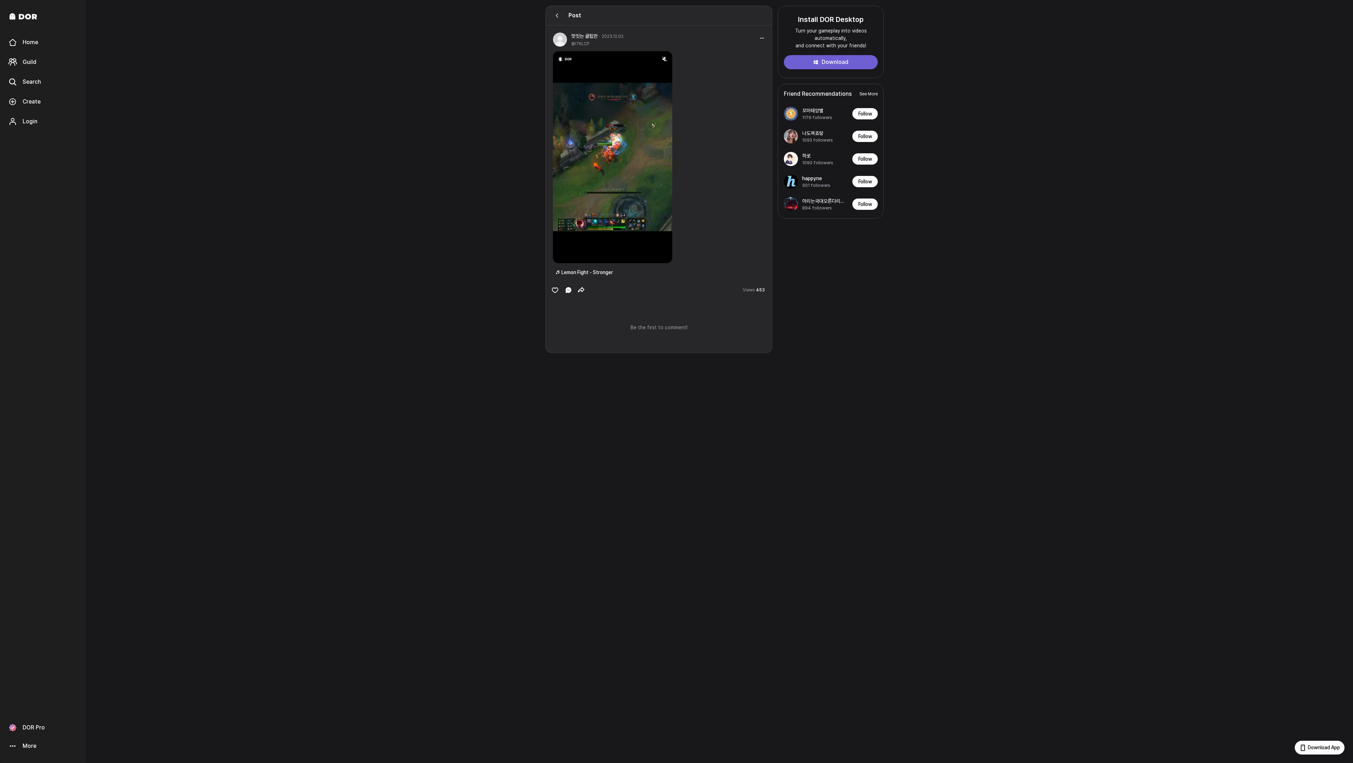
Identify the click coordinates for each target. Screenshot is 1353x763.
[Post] (557, 15)
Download (835, 62)
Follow (865, 114)
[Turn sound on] (572, 254)
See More (868, 93)
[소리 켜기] (664, 59)
